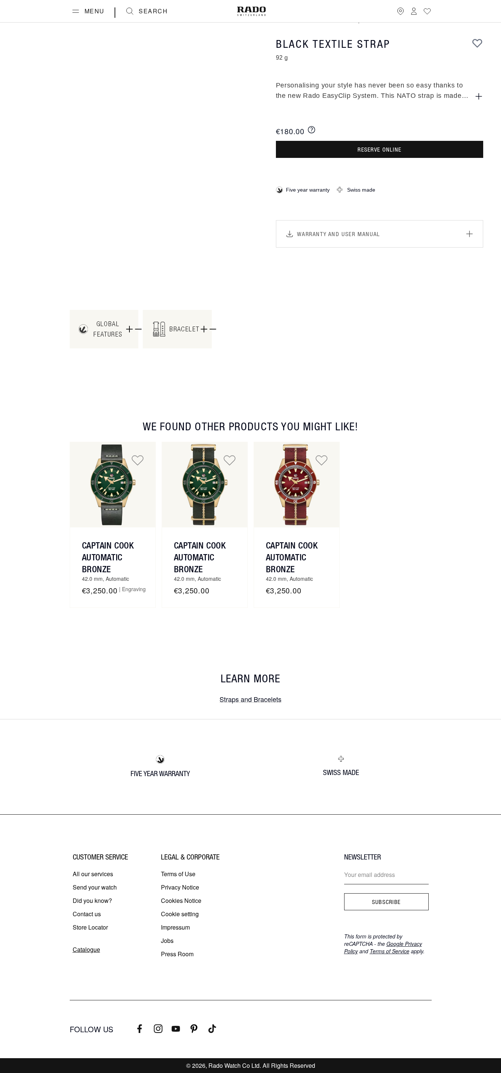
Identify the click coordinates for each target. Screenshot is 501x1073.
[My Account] (414, 11)
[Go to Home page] (251, 11)
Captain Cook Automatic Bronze (108, 557)
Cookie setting (180, 914)
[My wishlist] (427, 11)
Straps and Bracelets (250, 699)
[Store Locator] (400, 11)
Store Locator (90, 927)
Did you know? (92, 900)
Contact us (87, 914)
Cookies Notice (181, 900)
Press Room (177, 954)
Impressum (175, 927)
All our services (93, 874)
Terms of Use (178, 874)
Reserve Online (379, 149)
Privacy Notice (180, 887)
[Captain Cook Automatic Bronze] (112, 484)
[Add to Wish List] (477, 43)
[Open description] (478, 96)
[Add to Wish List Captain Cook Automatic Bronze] (137, 460)
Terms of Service (389, 951)
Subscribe (386, 901)
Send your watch (95, 887)
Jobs (167, 940)
